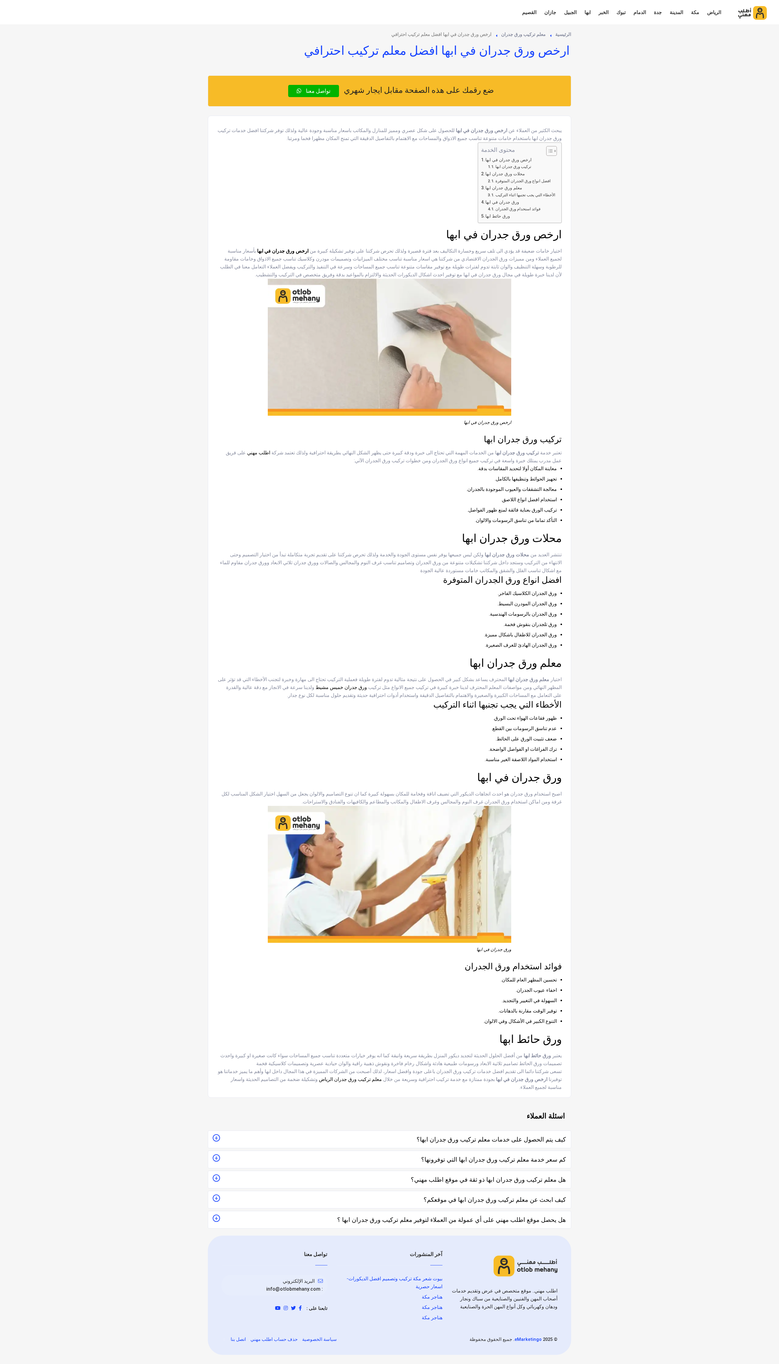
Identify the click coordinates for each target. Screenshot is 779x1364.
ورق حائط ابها (497, 216)
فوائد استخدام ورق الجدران (517, 209)
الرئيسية (563, 34)
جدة (658, 12)
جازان (550, 12)
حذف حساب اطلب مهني (274, 1339)
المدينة (676, 12)
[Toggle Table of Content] (548, 151)
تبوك (621, 12)
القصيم (529, 12)
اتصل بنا (238, 1339)
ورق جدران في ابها (502, 202)
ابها (588, 12)
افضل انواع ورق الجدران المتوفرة (523, 181)
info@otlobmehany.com (293, 1289)
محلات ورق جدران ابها (505, 174)
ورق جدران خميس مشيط (341, 687)
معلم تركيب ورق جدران (523, 34)
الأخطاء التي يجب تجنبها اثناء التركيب (525, 195)
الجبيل (570, 12)
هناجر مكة (432, 1297)
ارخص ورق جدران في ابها (508, 160)
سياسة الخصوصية (319, 1339)
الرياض (714, 12)
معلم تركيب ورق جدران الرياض (350, 1079)
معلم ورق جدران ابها (503, 188)
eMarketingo (528, 1339)
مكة (695, 12)
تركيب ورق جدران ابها (513, 166)
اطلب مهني (258, 453)
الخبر (604, 12)
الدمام (640, 12)
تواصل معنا (317, 91)
